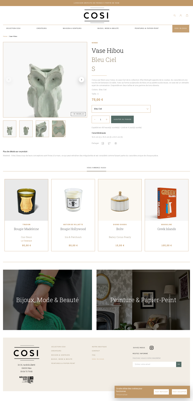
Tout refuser (161, 392)
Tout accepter (179, 392)
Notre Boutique (99, 347)
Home (5, 36)
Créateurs (56, 351)
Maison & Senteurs (60, 355)
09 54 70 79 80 (26, 371)
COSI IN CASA (98, 359)
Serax (95, 43)
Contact (96, 351)
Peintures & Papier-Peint (63, 363)
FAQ (93, 355)
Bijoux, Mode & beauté (61, 359)
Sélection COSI (58, 347)
